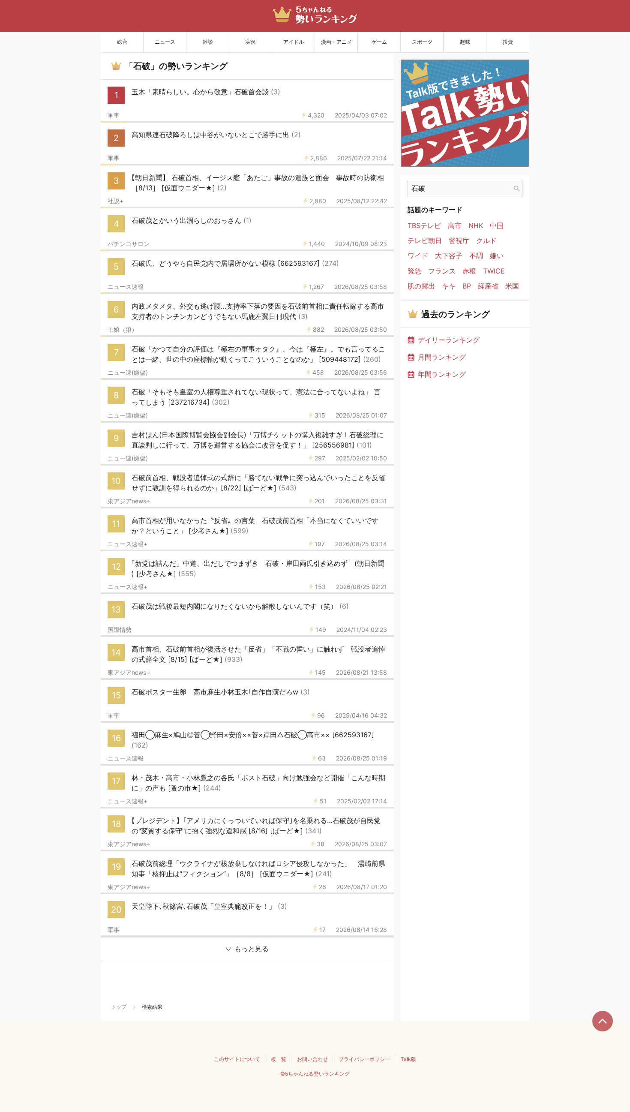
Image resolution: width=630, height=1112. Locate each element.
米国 (512, 286)
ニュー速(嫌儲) (128, 372)
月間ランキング (442, 357)
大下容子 (448, 256)
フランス (442, 271)
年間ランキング (442, 374)
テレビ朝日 (425, 241)
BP (466, 286)
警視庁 (459, 241)
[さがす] (517, 188)
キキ (449, 286)
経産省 (488, 286)
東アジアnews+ (129, 501)
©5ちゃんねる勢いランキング (315, 1073)
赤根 (469, 271)
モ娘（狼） (123, 329)
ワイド (418, 256)
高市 (455, 226)
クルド (486, 241)
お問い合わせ (312, 1059)
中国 (497, 226)
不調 (476, 256)
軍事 (114, 115)
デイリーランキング (449, 340)
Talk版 (408, 1059)
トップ (118, 1007)
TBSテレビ (424, 226)
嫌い (497, 256)
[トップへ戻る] (602, 1021)
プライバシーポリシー (364, 1059)
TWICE (494, 271)
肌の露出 (421, 286)
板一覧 (278, 1059)
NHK (475, 226)
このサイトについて (237, 1059)
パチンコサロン (129, 243)
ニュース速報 (126, 286)
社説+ (115, 201)
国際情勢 (120, 629)
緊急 (414, 271)
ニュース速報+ (127, 544)
